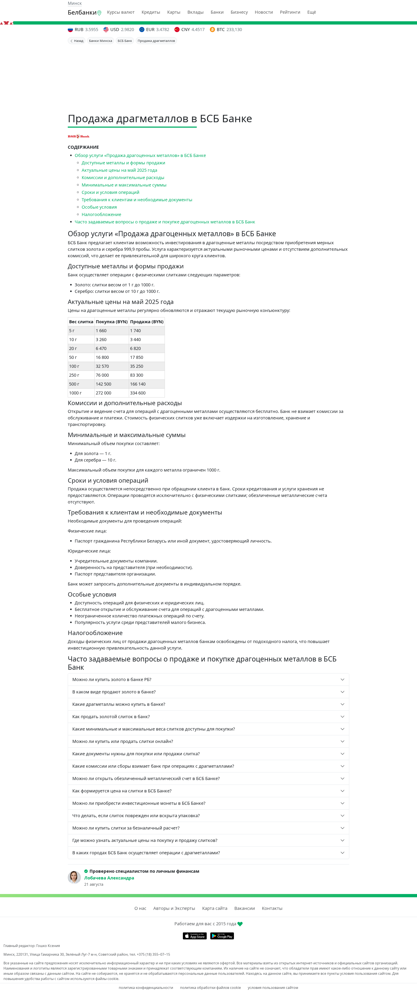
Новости (264, 12)
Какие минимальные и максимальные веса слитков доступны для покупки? (153, 729)
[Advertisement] (208, 76)
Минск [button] (75, 3)
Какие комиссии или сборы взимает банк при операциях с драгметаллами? (153, 766)
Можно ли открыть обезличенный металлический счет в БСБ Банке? (146, 778)
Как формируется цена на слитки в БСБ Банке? (122, 791)
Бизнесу (239, 12)
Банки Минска (100, 40)
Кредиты (151, 12)
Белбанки (82, 12)
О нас (140, 908)
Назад (78, 40)
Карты (173, 12)
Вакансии (244, 908)
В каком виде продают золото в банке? (114, 692)
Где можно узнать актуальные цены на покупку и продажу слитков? (144, 840)
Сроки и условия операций (110, 192)
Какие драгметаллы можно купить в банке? (118, 704)
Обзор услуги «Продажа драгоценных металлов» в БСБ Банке (140, 155)
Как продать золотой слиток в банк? (111, 716)
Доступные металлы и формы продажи (123, 163)
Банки (217, 12)
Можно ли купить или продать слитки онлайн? (122, 741)
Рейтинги (290, 12)
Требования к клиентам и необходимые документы (137, 200)
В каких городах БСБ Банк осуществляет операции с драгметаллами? (146, 853)
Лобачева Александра (109, 878)
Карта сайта (214, 908)
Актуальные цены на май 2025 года (119, 170)
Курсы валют (121, 12)
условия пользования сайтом (273, 987)
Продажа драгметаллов (156, 40)
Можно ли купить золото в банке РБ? (111, 679)
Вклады (195, 12)
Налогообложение (101, 214)
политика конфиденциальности (146, 987)
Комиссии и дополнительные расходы (123, 177)
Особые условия (99, 207)
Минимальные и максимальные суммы (124, 185)
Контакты (272, 908)
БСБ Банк (125, 40)
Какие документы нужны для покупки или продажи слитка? (136, 754)
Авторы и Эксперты (174, 908)
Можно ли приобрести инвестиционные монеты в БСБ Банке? (138, 803)
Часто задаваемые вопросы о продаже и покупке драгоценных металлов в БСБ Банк (165, 222)
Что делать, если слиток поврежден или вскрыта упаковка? (136, 815)
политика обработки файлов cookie (210, 987)
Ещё (311, 12)
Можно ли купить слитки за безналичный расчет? (126, 828)
